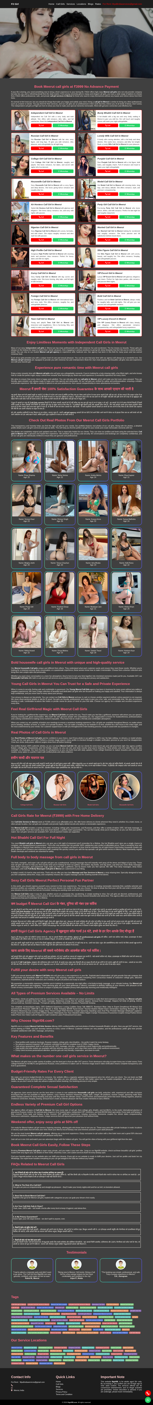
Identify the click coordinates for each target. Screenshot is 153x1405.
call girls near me (135, 1311)
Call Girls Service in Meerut (26, 822)
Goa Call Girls (16, 1357)
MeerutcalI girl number (73, 1323)
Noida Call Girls (108, 1357)
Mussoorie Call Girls (46, 1363)
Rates (98, 4)
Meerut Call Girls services (84, 1311)
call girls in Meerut (89, 379)
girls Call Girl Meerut (125, 1323)
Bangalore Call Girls (30, 1347)
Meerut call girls (110, 92)
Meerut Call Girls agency (112, 1329)
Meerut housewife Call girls (26, 668)
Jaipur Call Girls (128, 1347)
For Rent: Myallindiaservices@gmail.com (122, 4)
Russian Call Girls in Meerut (119, 1311)
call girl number (86, 1329)
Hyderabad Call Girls (102, 1347)
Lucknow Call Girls (30, 1351)
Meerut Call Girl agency (127, 1326)
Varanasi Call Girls (32, 1363)
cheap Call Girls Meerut (110, 1323)
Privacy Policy (61, 1392)
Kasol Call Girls (106, 1360)
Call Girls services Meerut (88, 1307)
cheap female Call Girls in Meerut (22, 1317)
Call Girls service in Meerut (94, 1320)
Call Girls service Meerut (101, 1311)
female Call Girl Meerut (90, 1317)
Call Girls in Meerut (72, 1307)
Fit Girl (15, 4)
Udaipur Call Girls (94, 1351)
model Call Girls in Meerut (66, 1311)
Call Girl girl (15, 1307)
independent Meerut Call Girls (103, 1314)
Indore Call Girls (116, 1347)
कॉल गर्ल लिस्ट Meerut (69, 1333)
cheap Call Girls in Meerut (59, 1320)
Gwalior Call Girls (41, 1360)
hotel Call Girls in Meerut (57, 1317)
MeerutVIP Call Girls (37, 1323)
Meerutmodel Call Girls (92, 1326)
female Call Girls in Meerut (45, 1307)
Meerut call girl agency (50, 352)
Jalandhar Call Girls (43, 1357)
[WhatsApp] (148, 1400)
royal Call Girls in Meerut (31, 1314)
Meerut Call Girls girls (73, 1317)
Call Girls (60, 4)
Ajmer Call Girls (118, 1351)
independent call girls (60, 1326)
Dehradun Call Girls (60, 1347)
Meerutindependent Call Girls (50, 1314)
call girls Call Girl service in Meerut (38, 1304)
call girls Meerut (98, 1329)
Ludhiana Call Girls (82, 1357)
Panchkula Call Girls (121, 1357)
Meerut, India (18, 1390)
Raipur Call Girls (68, 1360)
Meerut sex (125, 1329)
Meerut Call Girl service (19, 1329)
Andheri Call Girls (30, 1354)
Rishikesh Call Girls (81, 1351)
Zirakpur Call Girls (28, 1360)
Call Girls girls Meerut (84, 1314)
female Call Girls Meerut (124, 1320)
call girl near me (50, 1323)
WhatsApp (64, 125)
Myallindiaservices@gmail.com (32, 1382)
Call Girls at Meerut (112, 1304)
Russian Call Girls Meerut (19, 1320)
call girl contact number (19, 1333)
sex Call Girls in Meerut (106, 1317)
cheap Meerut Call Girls (69, 1314)
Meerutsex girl (59, 1307)
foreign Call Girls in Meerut (122, 1314)
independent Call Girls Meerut (91, 1323)
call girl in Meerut (101, 102)
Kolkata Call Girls (17, 1351)
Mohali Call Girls (96, 1357)
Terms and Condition (64, 1394)
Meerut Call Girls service (48, 1311)
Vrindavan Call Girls (18, 1363)
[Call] (148, 1393)
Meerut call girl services (21, 360)
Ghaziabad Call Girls (130, 1354)
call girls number (17, 1311)
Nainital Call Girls (81, 1360)
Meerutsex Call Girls (98, 1304)
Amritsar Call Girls (17, 1354)
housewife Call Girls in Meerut (124, 1307)
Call (42, 125)
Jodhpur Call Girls (56, 1357)
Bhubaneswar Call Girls (58, 1354)
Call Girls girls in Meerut (31, 1311)
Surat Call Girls (16, 1360)
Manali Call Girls (43, 1351)
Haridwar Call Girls (88, 1347)
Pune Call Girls (68, 1351)
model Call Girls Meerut (77, 1320)
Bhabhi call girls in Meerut (30, 843)
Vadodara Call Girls (132, 1360)
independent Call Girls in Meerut (39, 1320)
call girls (135, 1317)
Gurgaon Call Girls (74, 1347)
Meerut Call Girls (17, 1314)
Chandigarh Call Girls (73, 1354)
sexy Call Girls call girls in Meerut (38, 1333)
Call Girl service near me (122, 1317)
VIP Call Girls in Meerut (76, 1326)
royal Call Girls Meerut (41, 1317)
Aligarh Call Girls (130, 1351)
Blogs (90, 4)
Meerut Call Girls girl (127, 1304)
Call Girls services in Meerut (20, 1323)
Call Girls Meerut (110, 1320)
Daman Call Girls (116, 1354)
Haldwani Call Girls (55, 1360)
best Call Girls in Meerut (120, 1333)
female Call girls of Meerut (109, 1326)
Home (51, 4)
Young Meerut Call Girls (79, 689)
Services (71, 4)
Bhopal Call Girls (43, 1354)
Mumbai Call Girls (56, 1351)
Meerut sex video (74, 1329)
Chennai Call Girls (88, 1354)
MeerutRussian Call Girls (59, 1329)
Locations (81, 4)
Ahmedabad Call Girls (45, 1347)
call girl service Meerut (28, 1307)
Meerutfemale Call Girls (105, 1307)
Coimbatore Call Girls (102, 1354)
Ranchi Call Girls (118, 1360)
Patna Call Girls (134, 1357)
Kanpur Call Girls (69, 1357)
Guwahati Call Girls (28, 1357)
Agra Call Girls (106, 1351)
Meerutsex (61, 1323)
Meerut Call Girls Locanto (59, 1304)
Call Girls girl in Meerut (19, 1304)
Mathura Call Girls (93, 1360)
